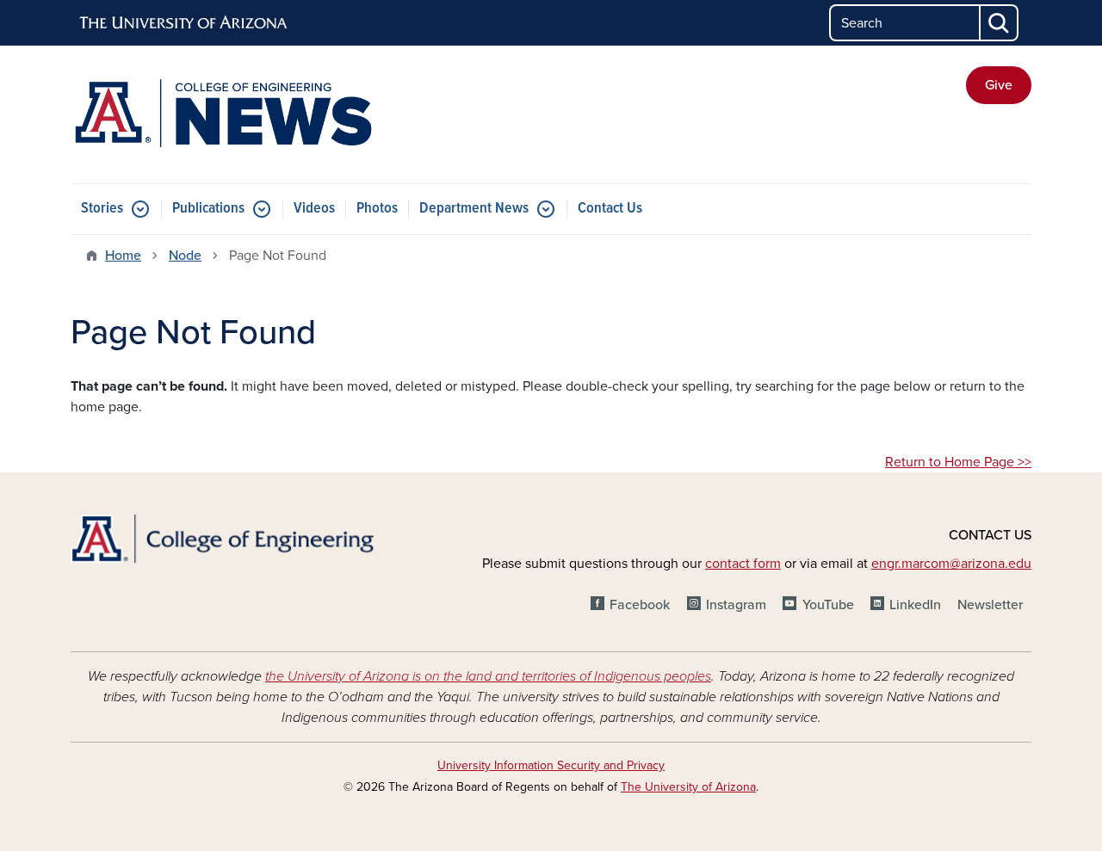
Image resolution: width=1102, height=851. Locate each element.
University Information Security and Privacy (551, 765)
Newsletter (990, 605)
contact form (743, 563)
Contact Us (610, 209)
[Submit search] (999, 22)
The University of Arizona (688, 787)
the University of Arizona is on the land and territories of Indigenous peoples (488, 676)
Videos (314, 209)
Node (185, 255)
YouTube (827, 605)
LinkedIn (915, 605)
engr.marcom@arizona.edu (951, 563)
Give (998, 85)
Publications (208, 209)
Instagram (736, 605)
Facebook (640, 605)
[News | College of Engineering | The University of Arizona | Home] (224, 114)
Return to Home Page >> (958, 462)
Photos (377, 209)
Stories (102, 209)
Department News (474, 209)
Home (123, 255)
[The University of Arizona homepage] (184, 23)
